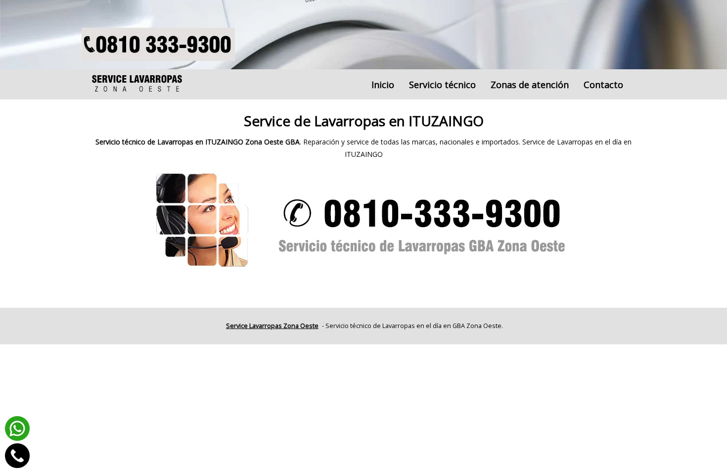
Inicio (382, 85)
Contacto (603, 85)
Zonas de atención (530, 85)
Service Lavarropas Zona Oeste (272, 326)
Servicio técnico (442, 85)
